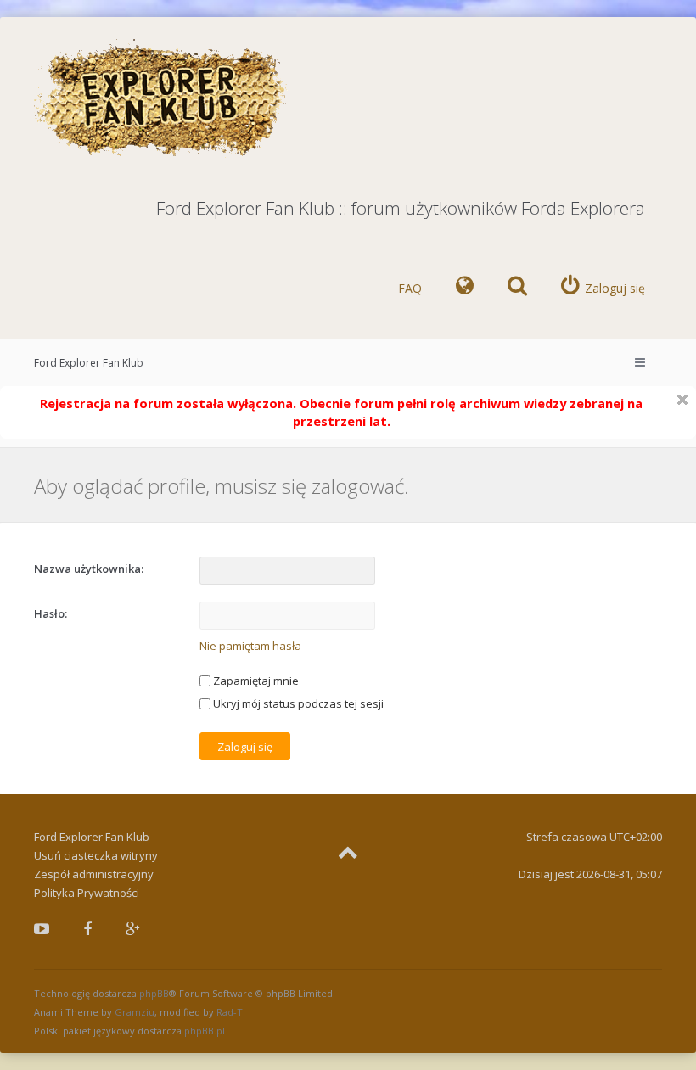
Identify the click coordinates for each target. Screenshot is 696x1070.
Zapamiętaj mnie (254, 680)
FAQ (410, 288)
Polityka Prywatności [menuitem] (86, 892)
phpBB (154, 993)
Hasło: (50, 613)
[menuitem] (465, 288)
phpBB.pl (204, 1030)
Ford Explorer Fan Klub (88, 363)
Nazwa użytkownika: (88, 568)
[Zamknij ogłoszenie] (682, 400)
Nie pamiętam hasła (250, 645)
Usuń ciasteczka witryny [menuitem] (96, 855)
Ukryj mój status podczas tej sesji (297, 703)
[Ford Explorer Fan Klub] (161, 99)
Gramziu (134, 1012)
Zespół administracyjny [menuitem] (94, 874)
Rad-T (229, 1012)
